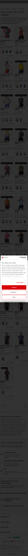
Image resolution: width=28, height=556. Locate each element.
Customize (13, 292)
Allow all (14, 287)
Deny (14, 297)
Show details (20, 282)
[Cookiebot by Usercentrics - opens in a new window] (20, 258)
